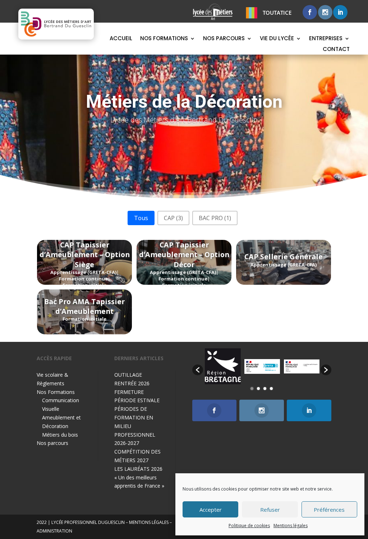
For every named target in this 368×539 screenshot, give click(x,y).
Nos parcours (224, 39)
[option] (223, 366)
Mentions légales (290, 525)
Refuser (270, 509)
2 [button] (258, 388)
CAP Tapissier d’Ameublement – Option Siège (85, 254)
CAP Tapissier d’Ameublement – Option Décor (184, 254)
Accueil (121, 39)
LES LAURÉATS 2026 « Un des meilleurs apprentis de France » (139, 477)
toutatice (277, 12)
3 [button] (265, 388)
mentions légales (149, 522)
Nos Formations (164, 39)
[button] (141, 218)
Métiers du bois (60, 434)
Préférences (329, 509)
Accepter (210, 509)
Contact (336, 50)
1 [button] (252, 388)
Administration (54, 531)
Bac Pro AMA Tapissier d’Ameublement (84, 306)
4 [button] (271, 388)
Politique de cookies (249, 525)
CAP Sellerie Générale (283, 256)
